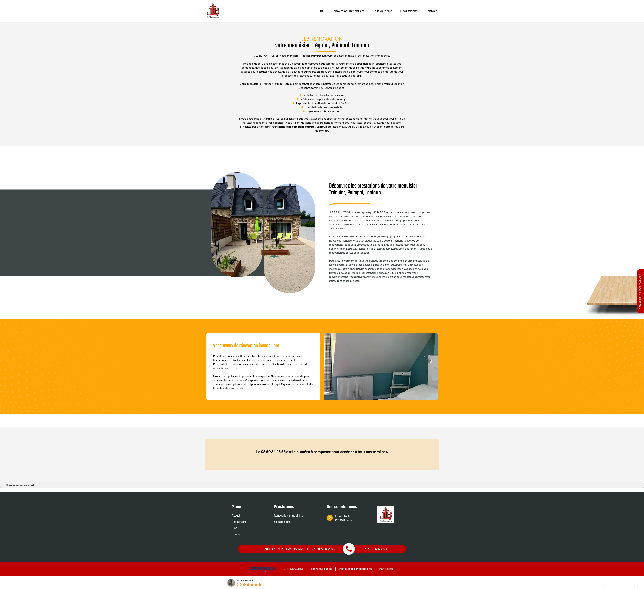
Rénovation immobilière (348, 11)
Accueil (236, 515)
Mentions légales (321, 568)
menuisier (253, 84)
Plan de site (386, 568)
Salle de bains (382, 11)
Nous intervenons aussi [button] (20, 485)
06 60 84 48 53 (357, 127)
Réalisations (409, 11)
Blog (234, 528)
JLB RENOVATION (293, 568)
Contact (431, 11)
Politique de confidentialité (355, 568)
